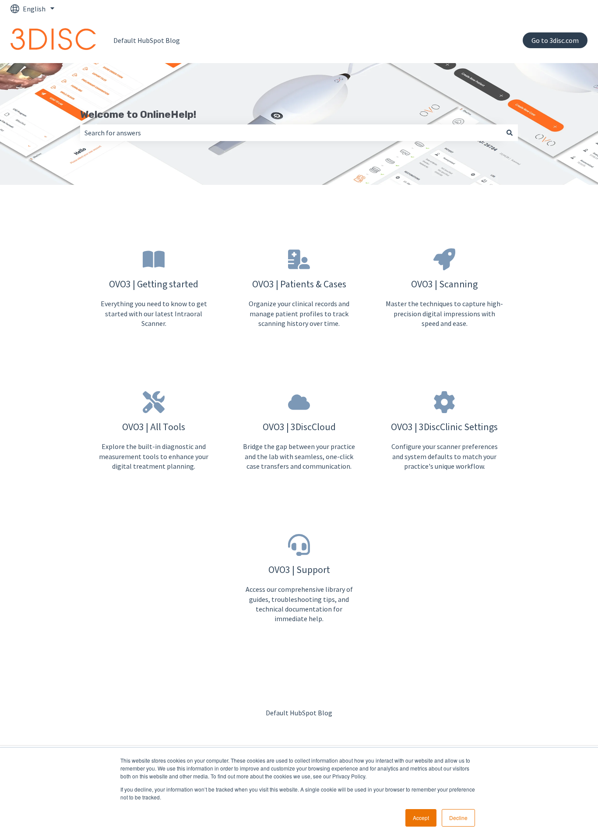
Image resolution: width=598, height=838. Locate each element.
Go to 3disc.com (555, 40)
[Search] (509, 132)
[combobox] (290, 132)
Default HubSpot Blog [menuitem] (299, 712)
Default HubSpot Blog (146, 40)
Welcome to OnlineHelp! (138, 114)
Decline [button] (458, 817)
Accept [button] (421, 817)
